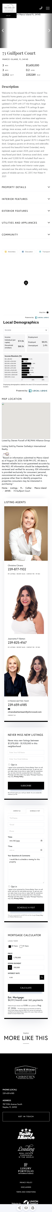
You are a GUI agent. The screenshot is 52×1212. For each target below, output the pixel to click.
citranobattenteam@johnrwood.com (24, 711)
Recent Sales (21, 574)
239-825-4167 (17, 643)
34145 (8, 490)
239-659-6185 (41, 8)
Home (4, 487)
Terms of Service (14, 917)
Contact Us (12, 715)
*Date (10, 837)
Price (10, 953)
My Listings (11, 574)
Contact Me (31, 574)
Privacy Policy (18, 777)
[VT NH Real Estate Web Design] (31, 1203)
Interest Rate (14, 973)
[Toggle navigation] (48, 8)
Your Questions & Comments (19, 856)
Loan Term (13, 941)
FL (21, 487)
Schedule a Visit (35, 811)
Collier (29, 487)
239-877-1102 (17, 569)
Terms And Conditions (26, 1192)
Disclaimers (26, 1187)
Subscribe (26, 785)
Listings (13, 487)
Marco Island (40, 487)
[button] (4, 30)
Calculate (26, 987)
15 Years (26, 946)
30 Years (14, 946)
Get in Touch (26, 1117)
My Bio (38, 574)
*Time (10, 846)
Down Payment (14, 963)
